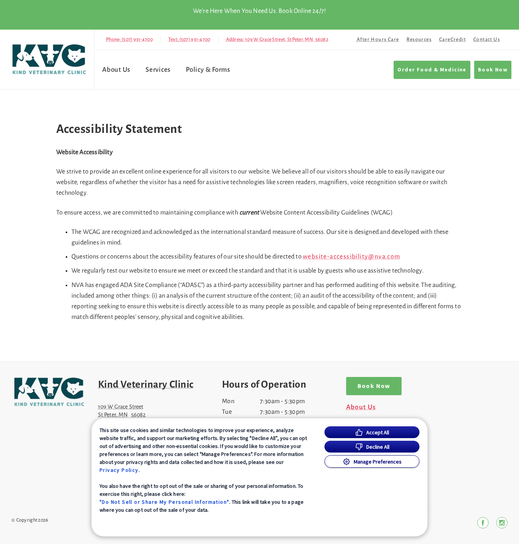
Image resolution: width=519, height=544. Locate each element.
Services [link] (158, 69)
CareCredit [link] (452, 39)
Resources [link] (419, 39)
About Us (116, 69)
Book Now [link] (493, 70)
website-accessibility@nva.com (351, 256)
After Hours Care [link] (378, 39)
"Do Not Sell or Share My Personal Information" (164, 501)
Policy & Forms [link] (208, 69)
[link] (49, 59)
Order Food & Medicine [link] (431, 70)
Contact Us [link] (486, 39)
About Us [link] (361, 407)
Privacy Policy (119, 470)
